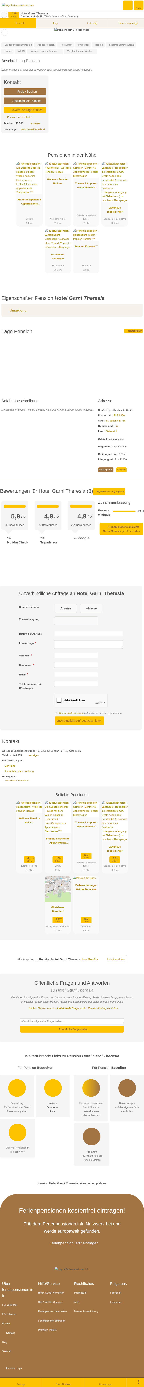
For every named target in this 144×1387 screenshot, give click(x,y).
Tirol (116, 425)
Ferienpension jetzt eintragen (74, 1243)
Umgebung (18, 310)
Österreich (111, 431)
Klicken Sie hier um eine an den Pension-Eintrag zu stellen (73, 1008)
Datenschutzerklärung (71, 713)
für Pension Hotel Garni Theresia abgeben (17, 1107)
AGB (76, 1302)
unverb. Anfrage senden (26, 110)
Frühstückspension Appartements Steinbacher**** (29, 202)
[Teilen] (130, 1382)
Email (22, 674)
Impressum (80, 1292)
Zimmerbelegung (29, 619)
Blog (4, 1342)
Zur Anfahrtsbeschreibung (19, 771)
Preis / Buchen (27, 91)
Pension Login (13, 1368)
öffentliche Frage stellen (73, 1029)
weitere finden (53, 1107)
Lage (56, 23)
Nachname (25, 665)
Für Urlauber (9, 1314)
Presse (6, 1323)
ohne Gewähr (89, 959)
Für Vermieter (9, 1304)
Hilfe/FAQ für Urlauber (50, 1302)
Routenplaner (135, 331)
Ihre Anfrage (26, 643)
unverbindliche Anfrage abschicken (79, 720)
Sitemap (6, 1351)
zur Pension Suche (4, 15)
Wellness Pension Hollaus (57, 181)
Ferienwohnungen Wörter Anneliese (86, 887)
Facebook (115, 1292)
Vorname (24, 655)
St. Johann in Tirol (116, 420)
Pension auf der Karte (18, 117)
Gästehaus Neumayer (57, 256)
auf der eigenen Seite (127, 1107)
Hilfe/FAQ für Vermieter (51, 1292)
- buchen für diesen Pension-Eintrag (92, 1155)
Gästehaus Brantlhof (57, 909)
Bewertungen (127, 23)
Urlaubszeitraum (29, 607)
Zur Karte (10, 765)
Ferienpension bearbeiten (52, 1311)
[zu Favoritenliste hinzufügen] (4, 32)
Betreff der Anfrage (30, 633)
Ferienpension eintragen (51, 1320)
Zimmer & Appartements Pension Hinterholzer (86, 186)
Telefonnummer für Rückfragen (30, 686)
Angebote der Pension (26, 100)
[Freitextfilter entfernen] (128, 5)
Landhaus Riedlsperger (114, 209)
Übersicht (19, 23)
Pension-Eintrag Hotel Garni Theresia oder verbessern (91, 1109)
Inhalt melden (116, 959)
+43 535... (19, 123)
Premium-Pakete (47, 1329)
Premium (137, 158)
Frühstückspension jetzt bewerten (121, 529)
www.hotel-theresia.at (33, 129)
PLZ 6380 (119, 415)
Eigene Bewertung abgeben (110, 491)
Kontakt (121, 469)
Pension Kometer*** (86, 246)
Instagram (115, 1302)
